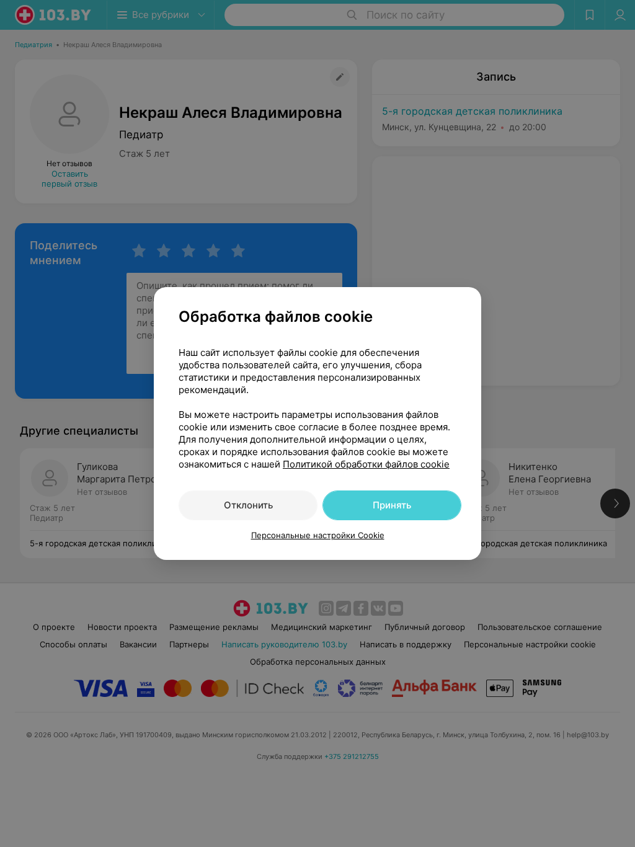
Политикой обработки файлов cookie (366, 464)
